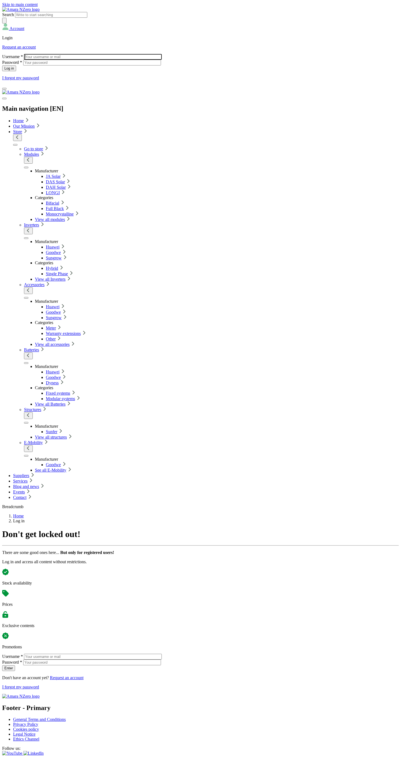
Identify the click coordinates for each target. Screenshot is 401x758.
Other (51, 339)
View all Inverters (50, 279)
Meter (51, 328)
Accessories (34, 284)
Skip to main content (20, 4)
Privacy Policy (25, 724)
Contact (19, 497)
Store (17, 131)
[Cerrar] (4, 98)
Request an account (19, 47)
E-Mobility (33, 442)
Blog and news (26, 486)
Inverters (31, 225)
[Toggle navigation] (4, 88)
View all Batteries (50, 404)
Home (18, 120)
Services (20, 481)
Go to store (33, 148)
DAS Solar (55, 181)
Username (12, 56)
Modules (31, 154)
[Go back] (17, 137)
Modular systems (60, 398)
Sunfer (51, 431)
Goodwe (53, 252)
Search (8, 14)
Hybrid (52, 268)
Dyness (52, 383)
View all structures (51, 437)
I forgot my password (20, 78)
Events (19, 492)
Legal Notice (24, 734)
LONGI (53, 192)
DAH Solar (56, 187)
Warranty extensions (63, 333)
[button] (13, 28)
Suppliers (21, 475)
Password (12, 62)
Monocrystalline (60, 214)
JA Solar (53, 176)
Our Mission (24, 126)
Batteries (31, 349)
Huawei (52, 247)
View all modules (50, 219)
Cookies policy (26, 729)
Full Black (55, 208)
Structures (32, 409)
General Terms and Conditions (39, 719)
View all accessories (52, 344)
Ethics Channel (26, 739)
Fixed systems (58, 393)
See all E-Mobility (50, 470)
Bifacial (52, 203)
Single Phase (57, 273)
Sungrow (54, 258)
